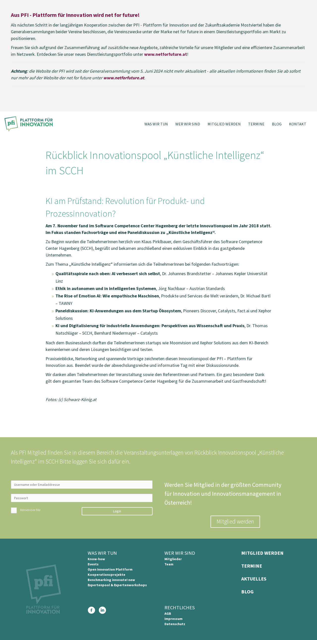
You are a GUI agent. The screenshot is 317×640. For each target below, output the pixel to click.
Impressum (173, 618)
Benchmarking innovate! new (111, 580)
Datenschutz (174, 624)
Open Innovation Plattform (110, 569)
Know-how (96, 559)
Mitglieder (173, 559)
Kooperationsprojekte (106, 574)
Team (168, 564)
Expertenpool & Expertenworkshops (117, 585)
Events (93, 564)
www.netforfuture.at (165, 54)
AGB (167, 613)
